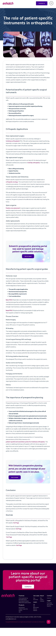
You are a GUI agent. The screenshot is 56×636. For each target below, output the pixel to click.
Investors (41, 599)
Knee (34, 598)
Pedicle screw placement (13, 208)
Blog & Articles (36, 607)
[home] (8, 3)
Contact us (28, 586)
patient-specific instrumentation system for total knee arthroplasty (25, 442)
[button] (51, 3)
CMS (19, 611)
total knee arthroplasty (12, 141)
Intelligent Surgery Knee (23, 608)
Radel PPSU (9, 310)
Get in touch (28, 256)
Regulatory (49, 605)
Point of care (35, 599)
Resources (35, 608)
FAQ (34, 605)
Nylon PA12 (9, 300)
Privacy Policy (49, 602)
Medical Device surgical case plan (25, 602)
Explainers (35, 610)
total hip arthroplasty (33, 162)
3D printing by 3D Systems (24, 601)
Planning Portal (22, 607)
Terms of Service (50, 604)
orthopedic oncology (12, 182)
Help (34, 604)
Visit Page (16, 523)
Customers (42, 601)
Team (41, 598)
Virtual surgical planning (23, 598)
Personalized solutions (23, 599)
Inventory (20, 610)
